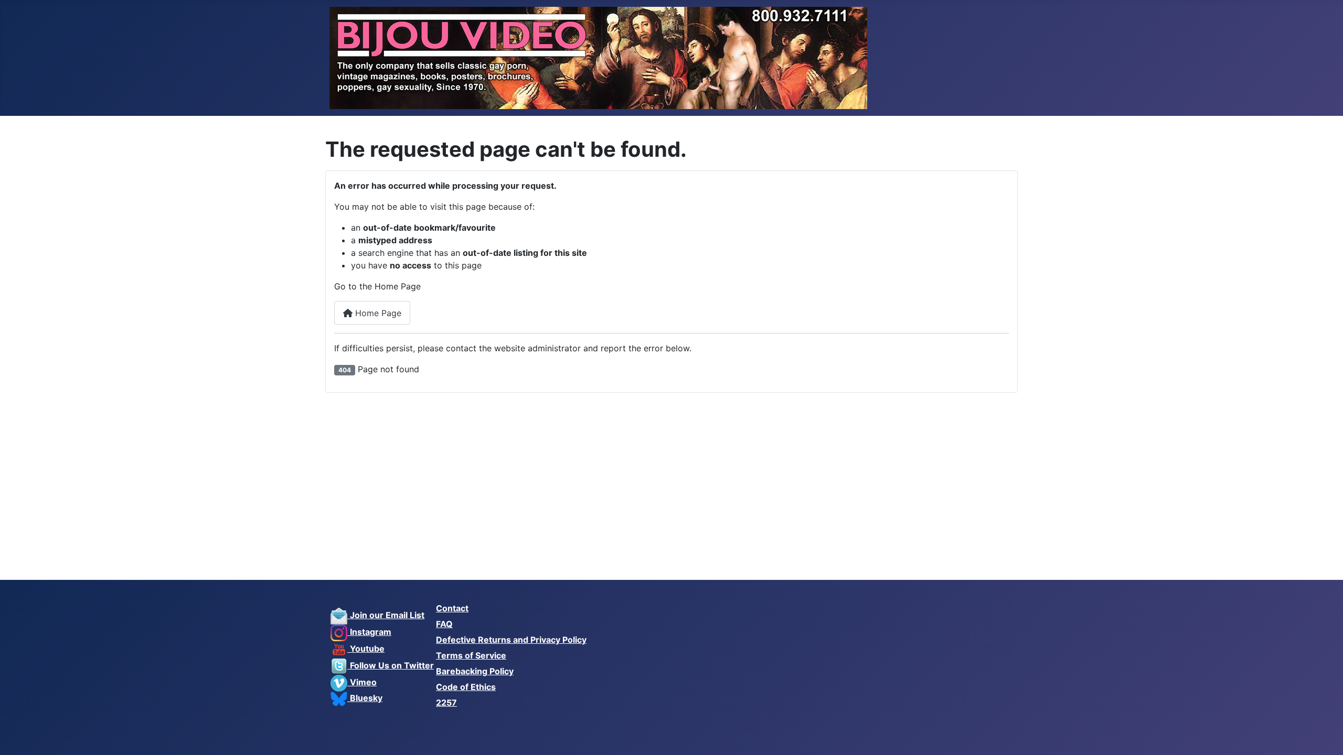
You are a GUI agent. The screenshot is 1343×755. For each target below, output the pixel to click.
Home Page (377, 313)
